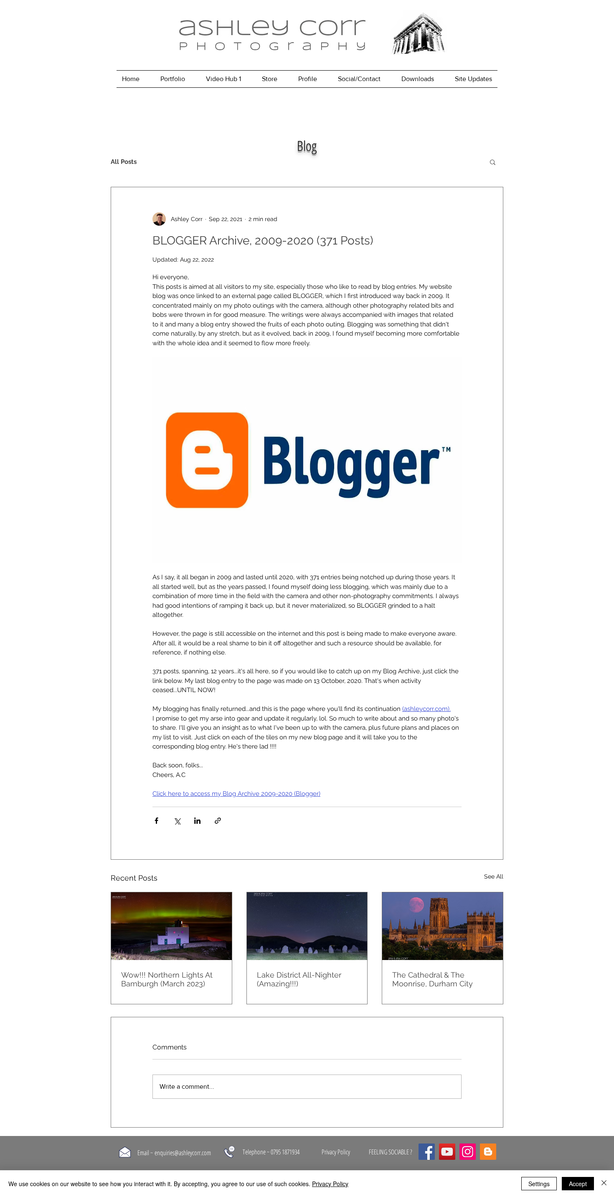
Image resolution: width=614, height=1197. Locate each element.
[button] (493, 161)
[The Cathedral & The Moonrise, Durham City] (442, 926)
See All (493, 876)
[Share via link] (218, 821)
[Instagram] (467, 1152)
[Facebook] (427, 1152)
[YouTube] (447, 1152)
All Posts (124, 162)
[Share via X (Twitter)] (177, 821)
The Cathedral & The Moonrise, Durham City (432, 979)
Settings (539, 1183)
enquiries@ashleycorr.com (183, 1152)
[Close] (604, 1183)
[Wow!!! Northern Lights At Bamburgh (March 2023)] (171, 926)
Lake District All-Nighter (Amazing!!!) (299, 979)
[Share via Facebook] (156, 821)
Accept (578, 1183)
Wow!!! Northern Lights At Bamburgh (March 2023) (167, 979)
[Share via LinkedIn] (197, 821)
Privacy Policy (330, 1183)
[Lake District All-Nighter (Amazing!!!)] (307, 926)
